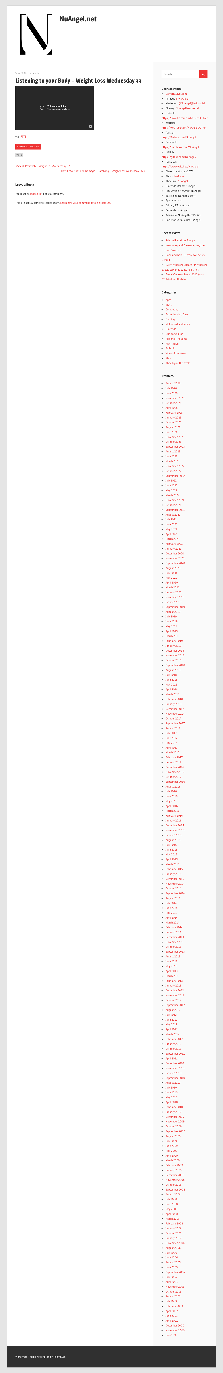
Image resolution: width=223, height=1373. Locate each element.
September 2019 (175, 606)
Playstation (172, 343)
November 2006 (175, 1243)
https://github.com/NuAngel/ (179, 156)
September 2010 (175, 1078)
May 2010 (171, 1097)
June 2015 (171, 849)
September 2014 (175, 893)
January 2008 (174, 1228)
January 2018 (174, 704)
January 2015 (173, 874)
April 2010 (172, 1102)
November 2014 (175, 883)
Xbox (168, 358)
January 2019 (173, 645)
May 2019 (171, 626)
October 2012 (173, 1000)
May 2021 (171, 529)
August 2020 (173, 568)
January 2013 (173, 985)
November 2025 (175, 398)
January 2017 (173, 762)
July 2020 (171, 573)
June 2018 (172, 679)
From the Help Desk (177, 314)
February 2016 (174, 815)
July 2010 (171, 1087)
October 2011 (173, 1048)
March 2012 (172, 1034)
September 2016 (175, 781)
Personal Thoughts (28, 146)
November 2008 (175, 1179)
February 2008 (174, 1223)
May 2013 (171, 966)
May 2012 (171, 1024)
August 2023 (173, 451)
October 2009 (174, 1126)
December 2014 (175, 878)
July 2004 (171, 1276)
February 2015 (174, 869)
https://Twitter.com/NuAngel (179, 137)
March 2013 (172, 976)
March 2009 (173, 1160)
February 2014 (174, 927)
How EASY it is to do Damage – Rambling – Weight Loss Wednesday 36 (102, 171)
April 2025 (172, 407)
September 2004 (175, 1272)
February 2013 (174, 980)
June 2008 (172, 1204)
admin (36, 73)
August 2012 (173, 1009)
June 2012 (171, 1019)
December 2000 (175, 1325)
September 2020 (175, 563)
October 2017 (173, 718)
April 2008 (172, 1213)
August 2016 (173, 786)
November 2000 (175, 1330)
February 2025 (174, 412)
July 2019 (171, 616)
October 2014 (173, 888)
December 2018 (175, 650)
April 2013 (172, 971)
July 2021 (171, 519)
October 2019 (173, 602)
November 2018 (175, 655)
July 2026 (171, 388)
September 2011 (175, 1053)
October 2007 (174, 1233)
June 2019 (171, 621)
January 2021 (173, 548)
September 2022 (175, 475)
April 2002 (172, 1311)
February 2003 (174, 1306)
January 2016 (174, 820)
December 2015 (175, 825)
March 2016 (173, 810)
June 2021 (171, 524)
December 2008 (175, 1175)
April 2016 (172, 806)
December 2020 (175, 553)
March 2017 (172, 752)
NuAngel (179, 176)
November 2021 (175, 500)
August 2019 (173, 611)
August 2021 (173, 514)
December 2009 (175, 1116)
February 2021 (174, 543)
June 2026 (172, 393)
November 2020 (175, 558)
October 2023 (173, 441)
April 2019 (172, 631)
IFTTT (23, 136)
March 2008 (173, 1218)
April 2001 (172, 1320)
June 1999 (171, 1335)
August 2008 (173, 1194)
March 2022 (172, 495)
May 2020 (171, 577)
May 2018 (171, 684)
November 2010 (175, 1068)
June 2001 (172, 1315)
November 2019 (175, 597)
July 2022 (171, 480)
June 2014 (171, 907)
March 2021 (172, 538)
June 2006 (172, 1257)
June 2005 (172, 1267)
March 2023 (172, 461)
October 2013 (173, 946)
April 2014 (172, 917)
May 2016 (171, 801)
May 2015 (171, 854)
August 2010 (173, 1082)
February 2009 (174, 1165)
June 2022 (171, 485)
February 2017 (174, 757)
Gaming (170, 319)
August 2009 (173, 1136)
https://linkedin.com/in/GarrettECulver (184, 118)
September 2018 (175, 665)
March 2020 (173, 587)
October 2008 (174, 1184)
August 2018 (173, 670)
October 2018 (174, 660)
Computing (172, 309)
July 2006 (171, 1252)
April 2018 (172, 689)
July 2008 (171, 1199)
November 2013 (175, 942)
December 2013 (175, 937)
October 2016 (174, 776)
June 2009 (172, 1145)
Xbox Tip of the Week (178, 363)
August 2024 (173, 427)
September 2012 (175, 1005)
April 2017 (172, 747)
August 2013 (173, 956)
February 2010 (174, 1107)
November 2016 (175, 771)
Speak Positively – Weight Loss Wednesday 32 (43, 166)
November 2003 (175, 1286)
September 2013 (175, 951)
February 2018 (174, 699)
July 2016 (171, 791)
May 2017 (171, 742)
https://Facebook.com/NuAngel (180, 147)
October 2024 (173, 422)
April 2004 (172, 1281)
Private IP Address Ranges (180, 240)
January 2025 (173, 417)
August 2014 (173, 898)
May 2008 (171, 1209)
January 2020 (174, 592)
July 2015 (171, 844)
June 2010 (172, 1092)
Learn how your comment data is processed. (85, 202)
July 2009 (171, 1141)
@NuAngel (182, 98)
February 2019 (174, 640)
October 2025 (173, 402)
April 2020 (172, 582)
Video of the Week (176, 353)
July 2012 (171, 1014)
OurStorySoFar (174, 333)
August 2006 (173, 1247)
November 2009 (175, 1121)
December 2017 (175, 708)
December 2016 (175, 767)
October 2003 (174, 1291)
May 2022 (171, 490)
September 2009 (175, 1131)
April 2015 (172, 859)
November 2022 (175, 466)
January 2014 (173, 932)
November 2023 (175, 437)
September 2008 (175, 1189)
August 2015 (173, 840)
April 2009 (172, 1155)
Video (19, 155)
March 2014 (172, 922)
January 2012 (173, 1043)
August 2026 (173, 383)
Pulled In (170, 348)
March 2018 (173, 694)
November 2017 (175, 713)
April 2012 (172, 1029)
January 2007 (174, 1238)
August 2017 (173, 728)
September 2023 (175, 446)
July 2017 (171, 733)
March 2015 (172, 864)
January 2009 (174, 1170)
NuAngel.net (78, 18)
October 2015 (173, 835)
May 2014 (171, 912)
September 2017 (175, 723)
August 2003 (173, 1296)
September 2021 (175, 509)
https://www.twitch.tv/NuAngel (180, 166)
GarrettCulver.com (176, 93)
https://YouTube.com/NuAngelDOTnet (184, 127)
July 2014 (171, 903)
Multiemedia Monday (178, 324)
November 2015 (175, 830)
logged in (35, 193)
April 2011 (172, 1058)
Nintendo (171, 329)
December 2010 (175, 1063)
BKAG (169, 304)
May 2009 (171, 1150)
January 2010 (174, 1111)
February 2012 (174, 1039)
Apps (168, 299)
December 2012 (175, 990)
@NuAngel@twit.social (191, 103)
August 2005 (173, 1262)
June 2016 (172, 796)
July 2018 (171, 674)
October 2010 (174, 1073)
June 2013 (171, 961)
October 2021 (173, 504)
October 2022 (173, 471)
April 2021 (172, 534)
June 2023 (171, 456)
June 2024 (171, 432)
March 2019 (172, 636)
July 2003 (171, 1301)
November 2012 (175, 995)
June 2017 (171, 738)
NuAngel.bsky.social (187, 108)
